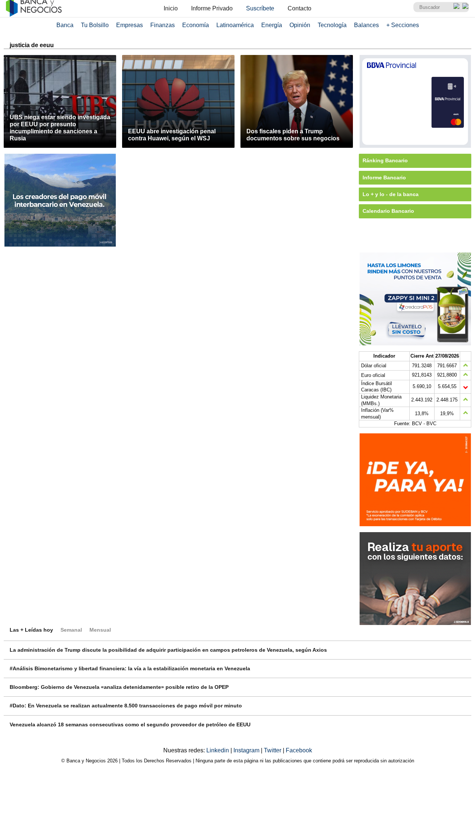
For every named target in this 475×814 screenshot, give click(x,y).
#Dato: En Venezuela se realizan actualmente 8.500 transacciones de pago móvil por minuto (126, 706)
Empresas (129, 25)
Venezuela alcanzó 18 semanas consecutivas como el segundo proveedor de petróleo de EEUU (130, 724)
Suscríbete (260, 8)
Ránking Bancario (385, 160)
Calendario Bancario (388, 211)
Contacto (299, 8)
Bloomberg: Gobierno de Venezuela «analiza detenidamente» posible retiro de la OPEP (119, 687)
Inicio (171, 8)
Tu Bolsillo (95, 25)
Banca (64, 25)
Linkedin (218, 750)
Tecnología (332, 25)
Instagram (247, 750)
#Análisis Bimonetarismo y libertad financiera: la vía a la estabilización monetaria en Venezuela (130, 668)
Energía (271, 25)
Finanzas (162, 25)
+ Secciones (402, 25)
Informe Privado (212, 8)
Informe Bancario (384, 177)
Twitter (273, 750)
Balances (366, 25)
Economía (195, 25)
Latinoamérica (235, 25)
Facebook (299, 750)
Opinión (299, 25)
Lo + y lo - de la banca (391, 194)
